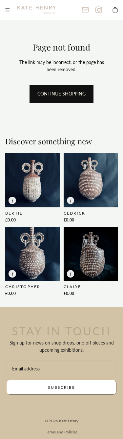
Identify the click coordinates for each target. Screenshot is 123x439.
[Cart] (115, 10)
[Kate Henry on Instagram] (98, 9)
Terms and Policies (61, 431)
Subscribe (61, 387)
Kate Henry (68, 420)
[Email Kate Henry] (85, 9)
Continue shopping (61, 93)
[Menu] (7, 9)
